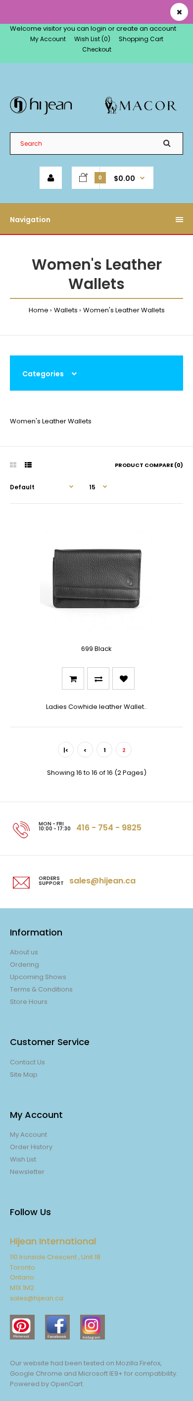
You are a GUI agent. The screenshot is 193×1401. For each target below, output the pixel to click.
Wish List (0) (92, 39)
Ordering (24, 964)
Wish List (23, 1159)
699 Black (96, 648)
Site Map (24, 1074)
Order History (31, 1147)
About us (24, 952)
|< (65, 750)
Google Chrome (36, 1373)
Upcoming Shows (38, 977)
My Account (48, 39)
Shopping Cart (141, 39)
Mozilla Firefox (138, 1363)
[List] (28, 465)
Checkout (96, 49)
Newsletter (27, 1171)
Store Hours (29, 1001)
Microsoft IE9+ (100, 1373)
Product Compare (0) (149, 465)
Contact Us (27, 1062)
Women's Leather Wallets (124, 310)
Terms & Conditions (41, 989)
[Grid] (13, 465)
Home (38, 310)
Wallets (66, 310)
